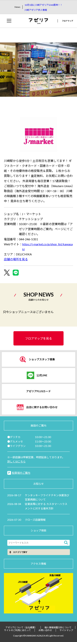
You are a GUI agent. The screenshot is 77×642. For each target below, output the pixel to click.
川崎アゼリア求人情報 (35, 10)
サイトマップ (66, 630)
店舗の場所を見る (16, 259)
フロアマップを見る (38, 338)
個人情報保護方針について (57, 627)
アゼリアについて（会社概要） (21, 627)
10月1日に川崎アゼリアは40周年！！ (43, 5)
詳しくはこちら (16, 461)
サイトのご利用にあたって (17, 630)
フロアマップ (67, 21)
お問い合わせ (45, 630)
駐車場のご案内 (21, 472)
